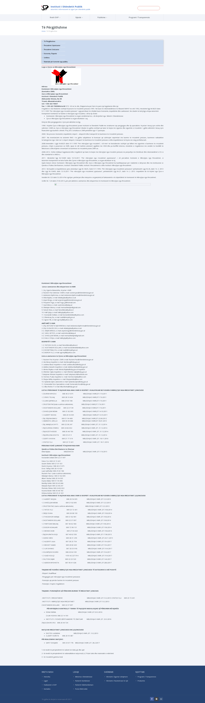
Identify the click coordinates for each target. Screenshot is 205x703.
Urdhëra (46, 58)
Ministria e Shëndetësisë (83, 677)
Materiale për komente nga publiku (56, 62)
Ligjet (46, 681)
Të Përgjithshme (49, 41)
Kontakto (47, 689)
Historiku (47, 677)
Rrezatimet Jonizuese (51, 49)
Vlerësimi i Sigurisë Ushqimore (117, 677)
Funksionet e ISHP (50, 685)
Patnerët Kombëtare (82, 681)
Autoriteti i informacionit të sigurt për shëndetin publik (70, 9)
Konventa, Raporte (50, 53)
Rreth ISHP (54, 17)
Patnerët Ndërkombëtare (84, 685)
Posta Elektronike (81, 689)
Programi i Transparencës (139, 17)
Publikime (101, 17)
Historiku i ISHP (58, 20)
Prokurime (141, 681)
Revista (106, 20)
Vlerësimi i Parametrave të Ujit (117, 681)
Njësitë (78, 17)
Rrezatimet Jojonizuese (52, 45)
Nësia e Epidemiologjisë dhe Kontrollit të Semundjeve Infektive (85, 20)
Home (43, 31)
